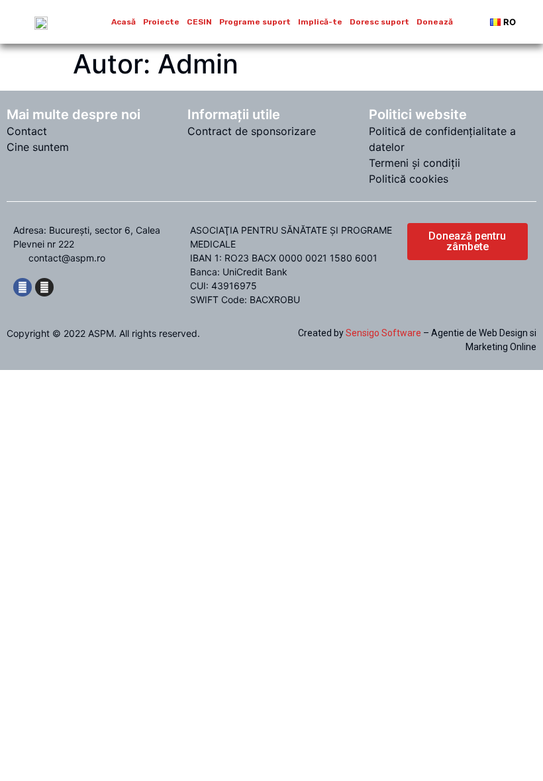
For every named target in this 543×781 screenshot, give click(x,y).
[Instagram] (44, 287)
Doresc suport (379, 21)
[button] (467, 241)
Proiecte (161, 21)
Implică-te (320, 21)
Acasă (123, 21)
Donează (435, 21)
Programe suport (255, 21)
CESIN (199, 21)
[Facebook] (22, 287)
